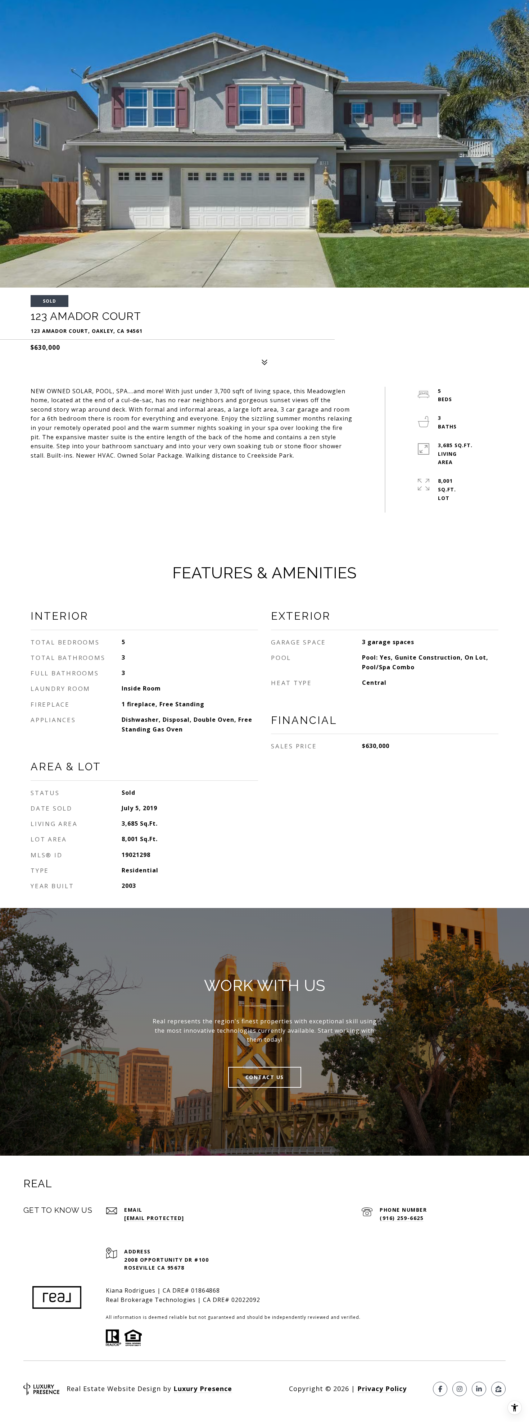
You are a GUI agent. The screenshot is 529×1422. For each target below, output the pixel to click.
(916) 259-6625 (402, 1218)
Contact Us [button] (264, 1077)
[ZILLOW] (498, 1389)
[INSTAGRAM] (459, 1389)
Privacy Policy (382, 1388)
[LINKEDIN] (479, 1389)
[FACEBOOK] (440, 1389)
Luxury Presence (202, 1388)
